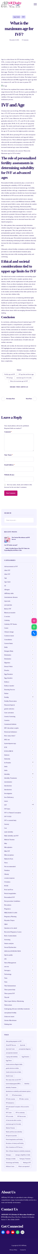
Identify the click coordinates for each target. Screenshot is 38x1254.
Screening (7, 939)
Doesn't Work (8, 666)
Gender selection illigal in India (14, 1064)
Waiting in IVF (27, 1162)
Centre (6, 628)
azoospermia (8, 605)
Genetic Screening (9, 716)
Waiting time (8, 1024)
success (6, 966)
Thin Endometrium (10, 986)
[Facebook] (15, 390)
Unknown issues (9, 1016)
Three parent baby (9, 989)
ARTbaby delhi (8, 593)
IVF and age (9, 377)
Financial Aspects (9, 705)
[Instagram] (8, 1232)
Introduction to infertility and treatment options (18, 1091)
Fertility (6, 697)
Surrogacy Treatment (25, 1158)
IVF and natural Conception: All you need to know (17, 1107)
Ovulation (7, 882)
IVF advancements (17, 1095)
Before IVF (7, 609)
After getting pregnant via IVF (13, 1041)
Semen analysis (9, 943)
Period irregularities (10, 893)
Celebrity (7, 620)
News (6, 862)
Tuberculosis (8, 1005)
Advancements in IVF (11, 566)
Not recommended (10, 866)
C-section (7, 616)
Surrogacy (7, 970)
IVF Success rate (21, 1116)
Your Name (8, 455)
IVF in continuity (20, 1112)
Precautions (7, 905)
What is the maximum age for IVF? (19, 381)
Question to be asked (10, 928)
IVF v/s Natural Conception (12, 812)
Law (5, 828)
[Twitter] (11, 390)
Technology (7, 974)
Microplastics (8, 847)
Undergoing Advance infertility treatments (17, 1009)
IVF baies (7, 809)
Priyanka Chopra (9, 920)
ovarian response (9, 878)
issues (6, 801)
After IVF (7, 570)
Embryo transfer (9, 686)
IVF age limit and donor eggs (26, 374)
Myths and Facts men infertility (14, 1132)
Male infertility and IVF (11, 836)
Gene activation (9, 712)
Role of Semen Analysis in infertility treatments (18, 1151)
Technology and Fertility (12, 1162)
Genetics (7, 720)
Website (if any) (9, 475)
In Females (7, 762)
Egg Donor (9, 1060)
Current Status (8, 643)
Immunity (7, 759)
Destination (7, 655)
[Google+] (23, 390)
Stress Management (10, 962)
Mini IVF (7, 851)
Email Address (9, 465)
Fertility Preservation (10, 701)
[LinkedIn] (26, 390)
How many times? (9, 736)
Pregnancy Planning (10, 916)
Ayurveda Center (10, 1049)
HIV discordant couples (11, 728)
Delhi (6, 647)
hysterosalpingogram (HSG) (13, 1083)
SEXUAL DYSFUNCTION (12, 951)
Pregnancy (7, 909)
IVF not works (9, 1116)
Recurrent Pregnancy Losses (12, 932)
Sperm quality (8, 955)
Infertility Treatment (11, 1087)
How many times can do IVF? (13, 1079)
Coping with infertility (12, 1056)
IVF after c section (23, 1099)
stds (5, 959)
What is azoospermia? (24, 1166)
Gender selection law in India (13, 1072)
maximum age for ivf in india (24, 377)
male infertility (8, 832)
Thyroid (6, 997)
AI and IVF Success (11, 1045)
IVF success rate (13, 113)
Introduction (8, 786)
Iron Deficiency (9, 797)
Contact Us (23, 1250)
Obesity (6, 874)
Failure (6, 693)
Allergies (7, 589)
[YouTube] (13, 1232)
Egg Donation (8, 674)
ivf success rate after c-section (13, 1120)
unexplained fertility (10, 1012)
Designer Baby (8, 651)
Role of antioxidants (10, 936)
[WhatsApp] (17, 1232)
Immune (6, 755)
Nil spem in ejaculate (11, 1135)
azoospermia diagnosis (25, 1049)
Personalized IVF (9, 897)
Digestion (7, 662)
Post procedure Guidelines (12, 901)
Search (31, 520)
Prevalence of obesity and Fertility (15, 1143)
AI (5, 586)
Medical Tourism (9, 839)
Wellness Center (10, 1166)
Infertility (7, 774)
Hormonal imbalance (10, 732)
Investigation (8, 793)
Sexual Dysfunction (10, 947)
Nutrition (7, 870)
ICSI (5, 747)
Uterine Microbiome (10, 1020)
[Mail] (22, 1232)
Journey (6, 824)
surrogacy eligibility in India (22, 1155)
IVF (23, 17)
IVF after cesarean (10, 1099)
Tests (5, 978)
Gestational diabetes (10, 724)
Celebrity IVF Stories (10, 624)
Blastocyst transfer (9, 612)
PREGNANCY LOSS (10, 912)
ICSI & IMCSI (8, 751)
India (5, 766)
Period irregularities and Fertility (14, 1139)
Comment (8, 432)
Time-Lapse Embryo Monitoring (14, 1001)
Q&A (6, 924)
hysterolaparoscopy (10, 743)
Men (5, 843)
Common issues (9, 636)
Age (5, 578)
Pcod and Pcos (8, 889)
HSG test (7, 739)
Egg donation (8, 678)
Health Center (9, 1076)
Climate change (9, 632)
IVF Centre (9, 1112)
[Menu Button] (35, 4)
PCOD (6, 886)
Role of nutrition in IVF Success (14, 1147)
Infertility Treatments (10, 778)
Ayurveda (7, 601)
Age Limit (16, 17)
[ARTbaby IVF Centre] (11, 5)
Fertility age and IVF (9, 374)
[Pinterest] (19, 390)
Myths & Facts (8, 859)
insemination (8, 782)
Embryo (6, 682)
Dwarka (6, 670)
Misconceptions (9, 855)
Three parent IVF (9, 993)
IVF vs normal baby (10, 820)
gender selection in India (12, 1068)
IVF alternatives (10, 1103)
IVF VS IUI (7, 816)
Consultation (8, 639)
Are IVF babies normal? (10, 545)
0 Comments (25, 40)
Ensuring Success (9, 689)
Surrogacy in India (11, 1158)
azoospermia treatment (12, 1053)
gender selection (9, 709)
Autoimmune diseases (11, 597)
